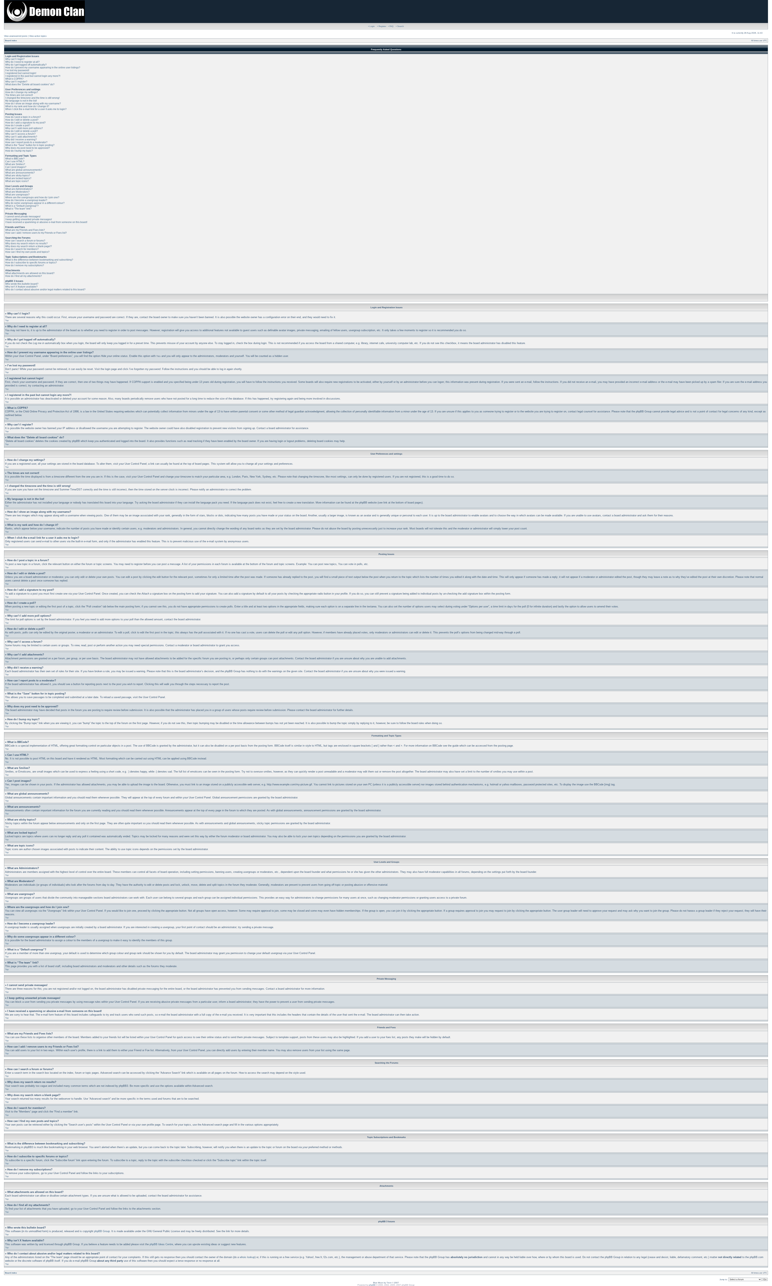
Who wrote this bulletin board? (21, 283)
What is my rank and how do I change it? (27, 106)
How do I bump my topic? (19, 150)
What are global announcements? (23, 169)
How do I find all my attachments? (23, 276)
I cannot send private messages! (22, 216)
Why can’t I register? (16, 81)
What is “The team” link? (18, 208)
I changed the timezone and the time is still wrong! (32, 98)
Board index (11, 40)
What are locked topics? (18, 178)
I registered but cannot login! (20, 73)
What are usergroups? (17, 194)
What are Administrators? (19, 189)
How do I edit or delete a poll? (21, 131)
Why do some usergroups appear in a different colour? (35, 203)
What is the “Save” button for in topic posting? (29, 145)
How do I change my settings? (21, 92)
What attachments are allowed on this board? (29, 273)
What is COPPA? (14, 78)
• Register (381, 26)
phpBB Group (102, 1231)
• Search (400, 26)
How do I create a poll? (17, 125)
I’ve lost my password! (17, 70)
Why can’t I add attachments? (21, 136)
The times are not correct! (19, 95)
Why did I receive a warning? (21, 139)
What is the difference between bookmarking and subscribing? (39, 259)
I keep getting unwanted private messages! (28, 219)
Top (7, 320)
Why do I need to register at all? (22, 62)
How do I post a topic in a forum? (23, 117)
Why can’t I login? (15, 59)
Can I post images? (15, 167)
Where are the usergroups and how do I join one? (32, 197)
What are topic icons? (17, 181)
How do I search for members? (22, 249)
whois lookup (247, 1257)
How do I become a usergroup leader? (26, 200)
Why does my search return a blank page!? (28, 246)
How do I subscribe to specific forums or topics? (31, 262)
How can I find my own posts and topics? (27, 252)
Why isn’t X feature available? (21, 286)
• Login (371, 26)
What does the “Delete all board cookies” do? (29, 84)
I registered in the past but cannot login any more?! (32, 76)
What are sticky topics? (17, 175)
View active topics (38, 36)
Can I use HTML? (14, 161)
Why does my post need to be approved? (27, 148)
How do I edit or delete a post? (21, 119)
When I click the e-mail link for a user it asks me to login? (36, 109)
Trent (389, 1283)
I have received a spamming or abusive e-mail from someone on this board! (46, 222)
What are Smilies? (15, 164)
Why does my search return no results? (26, 243)
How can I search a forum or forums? (25, 240)
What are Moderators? (17, 191)
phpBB (372, 1285)
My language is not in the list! (21, 100)
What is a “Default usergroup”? (22, 205)
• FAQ (390, 26)
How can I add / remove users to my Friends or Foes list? (36, 232)
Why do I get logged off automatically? (26, 64)
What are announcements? (20, 172)
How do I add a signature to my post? (25, 122)
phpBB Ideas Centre (161, 1244)
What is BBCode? (15, 158)
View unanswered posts (15, 36)
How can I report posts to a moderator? (26, 142)
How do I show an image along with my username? (33, 103)
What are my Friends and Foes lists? (25, 230)
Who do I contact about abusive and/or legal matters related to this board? (45, 289)
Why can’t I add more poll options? (24, 128)
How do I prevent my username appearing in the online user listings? (42, 67)
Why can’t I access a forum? (20, 134)
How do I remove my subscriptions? (24, 265)
